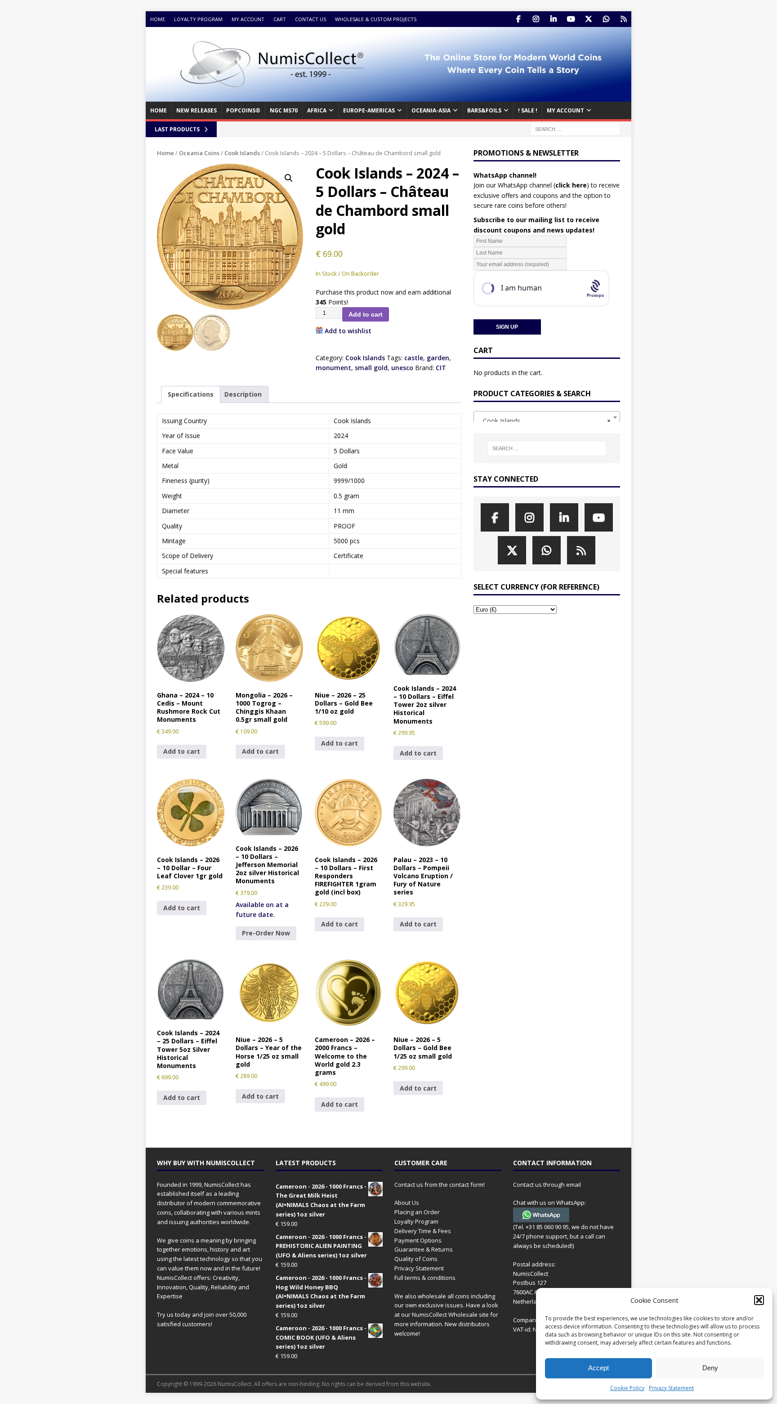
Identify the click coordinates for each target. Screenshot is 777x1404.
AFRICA (316, 110)
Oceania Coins (199, 153)
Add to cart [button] (181, 751)
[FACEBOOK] (518, 19)
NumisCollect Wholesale (445, 1314)
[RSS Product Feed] (623, 19)
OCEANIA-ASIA (431, 110)
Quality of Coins (416, 1259)
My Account (248, 19)
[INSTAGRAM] (536, 19)
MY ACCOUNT (565, 110)
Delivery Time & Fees (422, 1231)
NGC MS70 (284, 110)
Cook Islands (242, 153)
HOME (158, 110)
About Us (406, 1202)
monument (333, 367)
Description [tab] (243, 394)
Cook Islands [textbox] (544, 420)
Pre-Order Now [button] (266, 933)
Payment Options (418, 1240)
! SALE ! (527, 110)
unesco (402, 367)
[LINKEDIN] (553, 19)
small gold (371, 367)
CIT (441, 367)
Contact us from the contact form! (439, 1184)
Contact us (310, 19)
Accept (598, 1368)
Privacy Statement (671, 1388)
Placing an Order (417, 1212)
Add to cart (365, 314)
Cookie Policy (627, 1388)
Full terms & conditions (424, 1278)
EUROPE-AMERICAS (369, 110)
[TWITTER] (588, 19)
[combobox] (546, 417)
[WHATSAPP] (606, 19)
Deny (710, 1368)
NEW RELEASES (196, 110)
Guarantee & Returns (423, 1249)
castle (413, 357)
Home (157, 19)
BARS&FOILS (484, 110)
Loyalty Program (198, 19)
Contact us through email (547, 1184)
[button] (759, 1300)
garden (438, 357)
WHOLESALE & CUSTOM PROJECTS (375, 19)
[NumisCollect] (388, 96)
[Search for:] (575, 128)
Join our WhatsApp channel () (531, 185)
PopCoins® (243, 110)
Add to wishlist (348, 330)
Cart (279, 19)
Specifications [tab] (191, 394)
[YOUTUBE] (571, 19)
